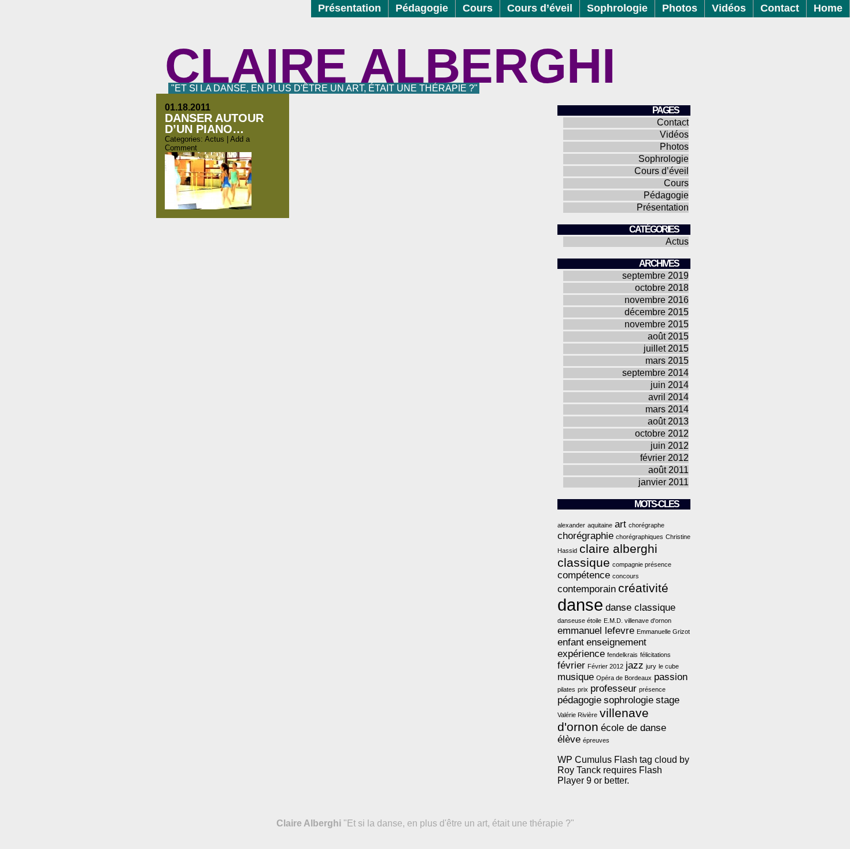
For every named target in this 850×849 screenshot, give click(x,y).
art (620, 524)
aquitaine (599, 525)
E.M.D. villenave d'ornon (637, 620)
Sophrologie (617, 8)
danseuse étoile (579, 620)
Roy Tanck (579, 770)
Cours (478, 8)
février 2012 (664, 458)
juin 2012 (670, 446)
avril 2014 (668, 397)
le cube (669, 666)
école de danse (633, 727)
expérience (581, 653)
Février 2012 (605, 666)
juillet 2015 (666, 348)
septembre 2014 (655, 373)
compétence (583, 575)
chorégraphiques (639, 536)
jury (651, 666)
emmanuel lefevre (595, 630)
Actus (214, 139)
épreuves (596, 740)
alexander (571, 525)
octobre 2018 (662, 288)
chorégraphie (585, 535)
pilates (566, 689)
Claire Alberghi (390, 65)
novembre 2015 (656, 324)
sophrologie (628, 700)
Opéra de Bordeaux (624, 677)
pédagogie (579, 700)
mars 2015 (667, 361)
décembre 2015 (656, 312)
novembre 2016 (656, 300)
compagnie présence (641, 564)
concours (625, 576)
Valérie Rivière (577, 714)
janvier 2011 (663, 482)
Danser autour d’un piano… (214, 123)
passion (671, 676)
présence (652, 689)
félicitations (655, 654)
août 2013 (668, 421)
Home (828, 8)
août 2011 (668, 470)
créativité (643, 588)
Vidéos (729, 8)
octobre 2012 (662, 433)
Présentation (349, 8)
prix (583, 689)
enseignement (616, 642)
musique (575, 676)
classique (583, 562)
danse (580, 604)
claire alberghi (618, 548)
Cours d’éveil (539, 8)
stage (667, 700)
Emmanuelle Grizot (663, 631)
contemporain (586, 589)
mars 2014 (667, 409)
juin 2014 (670, 385)
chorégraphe (646, 525)
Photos (679, 8)
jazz (635, 665)
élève (569, 739)
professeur (613, 688)
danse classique (640, 607)
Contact (779, 8)
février (571, 665)
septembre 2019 (655, 275)
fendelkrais (622, 654)
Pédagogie (422, 8)
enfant (570, 642)
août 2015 (668, 336)
